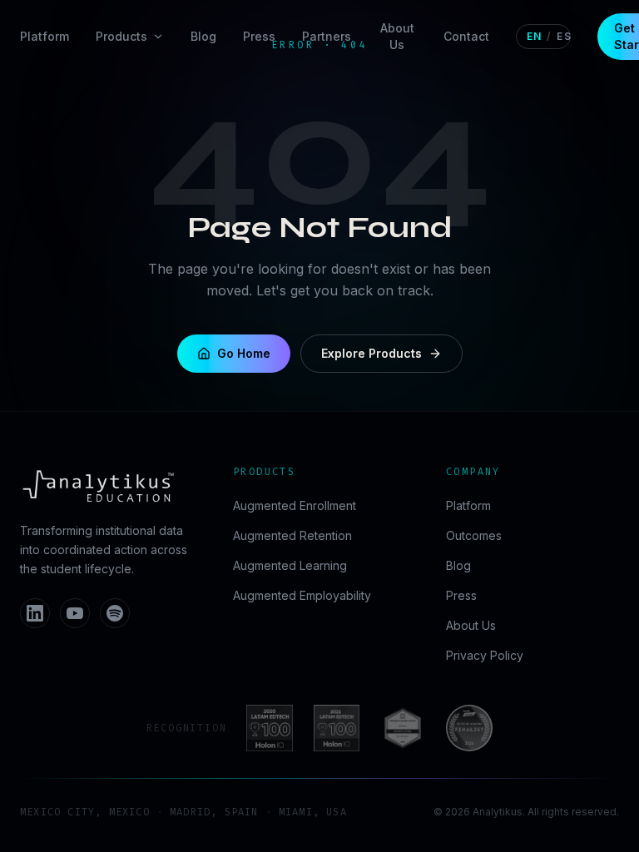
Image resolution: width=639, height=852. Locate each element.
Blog (203, 36)
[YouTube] (75, 613)
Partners (326, 36)
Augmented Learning (290, 565)
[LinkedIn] (35, 613)
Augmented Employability (302, 595)
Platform (44, 36)
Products (121, 36)
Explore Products (371, 353)
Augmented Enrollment (294, 505)
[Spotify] (115, 613)
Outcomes (474, 535)
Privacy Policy (484, 655)
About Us (397, 36)
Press (259, 36)
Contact (466, 36)
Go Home (243, 353)
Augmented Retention (292, 535)
